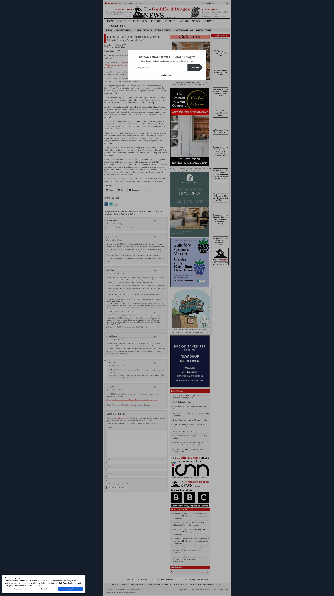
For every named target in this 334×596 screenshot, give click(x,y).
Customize (17, 589)
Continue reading (167, 75)
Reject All (44, 589)
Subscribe (195, 67)
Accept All (70, 589)
